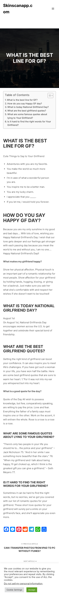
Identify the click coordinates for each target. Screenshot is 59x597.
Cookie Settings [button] (14, 589)
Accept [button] (31, 589)
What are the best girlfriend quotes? (26, 110)
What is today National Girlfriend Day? (28, 107)
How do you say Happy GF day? (24, 103)
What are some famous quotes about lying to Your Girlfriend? (27, 116)
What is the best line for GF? (22, 100)
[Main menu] (53, 9)
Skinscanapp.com (17, 8)
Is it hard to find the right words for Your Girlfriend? (29, 123)
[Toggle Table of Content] (49, 95)
